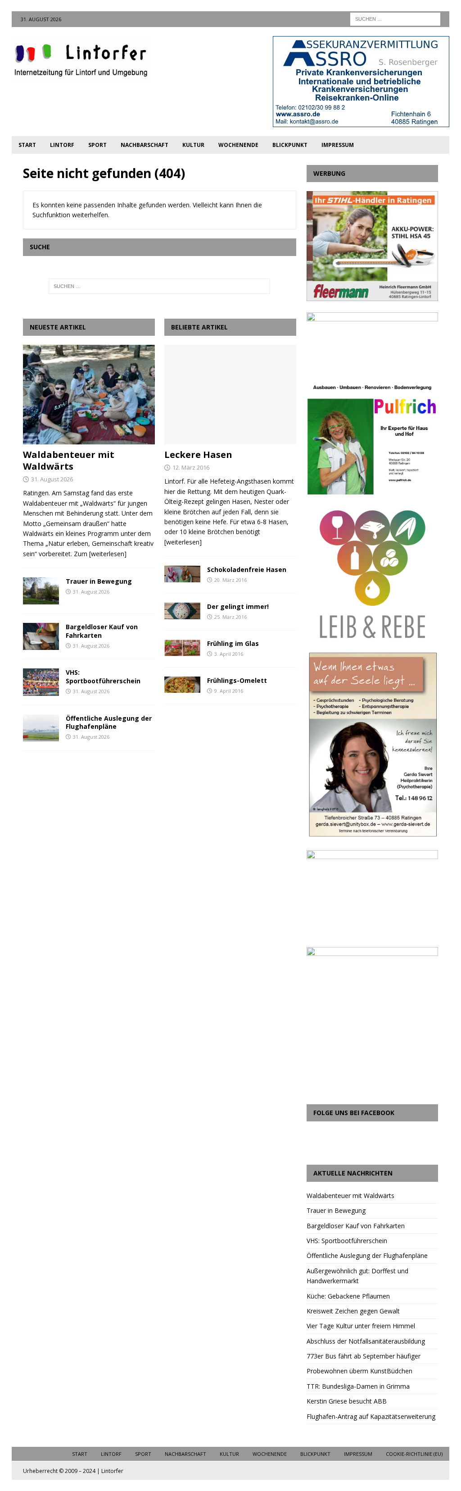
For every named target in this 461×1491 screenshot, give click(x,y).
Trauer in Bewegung (99, 581)
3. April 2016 (228, 653)
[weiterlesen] (108, 553)
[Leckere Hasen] (230, 394)
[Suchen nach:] (395, 18)
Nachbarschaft (144, 145)
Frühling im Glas (233, 643)
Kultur (193, 145)
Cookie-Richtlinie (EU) (414, 1453)
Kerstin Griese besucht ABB (347, 1401)
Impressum (337, 145)
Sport (97, 145)
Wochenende (238, 145)
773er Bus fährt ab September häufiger (363, 1356)
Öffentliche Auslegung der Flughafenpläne (109, 722)
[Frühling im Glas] (182, 648)
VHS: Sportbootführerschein (103, 676)
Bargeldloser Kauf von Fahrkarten (102, 630)
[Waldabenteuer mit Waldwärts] (89, 394)
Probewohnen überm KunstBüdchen (359, 1371)
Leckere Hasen (198, 454)
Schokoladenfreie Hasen (246, 569)
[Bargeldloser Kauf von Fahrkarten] (41, 636)
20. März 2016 (230, 579)
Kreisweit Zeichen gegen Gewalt (353, 1311)
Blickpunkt (289, 145)
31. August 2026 (52, 479)
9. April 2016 (228, 690)
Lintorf (62, 145)
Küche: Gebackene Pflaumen (348, 1296)
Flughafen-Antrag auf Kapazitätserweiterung (371, 1416)
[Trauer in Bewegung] (41, 590)
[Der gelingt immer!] (182, 611)
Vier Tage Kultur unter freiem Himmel (361, 1326)
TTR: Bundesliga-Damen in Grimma (358, 1386)
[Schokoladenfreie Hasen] (182, 574)
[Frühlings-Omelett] (182, 685)
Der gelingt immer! (238, 606)
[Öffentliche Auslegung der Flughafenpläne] (41, 727)
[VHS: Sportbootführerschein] (41, 681)
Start (27, 145)
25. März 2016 (230, 616)
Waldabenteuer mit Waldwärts (68, 460)
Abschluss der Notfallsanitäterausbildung (366, 1341)
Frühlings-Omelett (237, 680)
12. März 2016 (190, 467)
